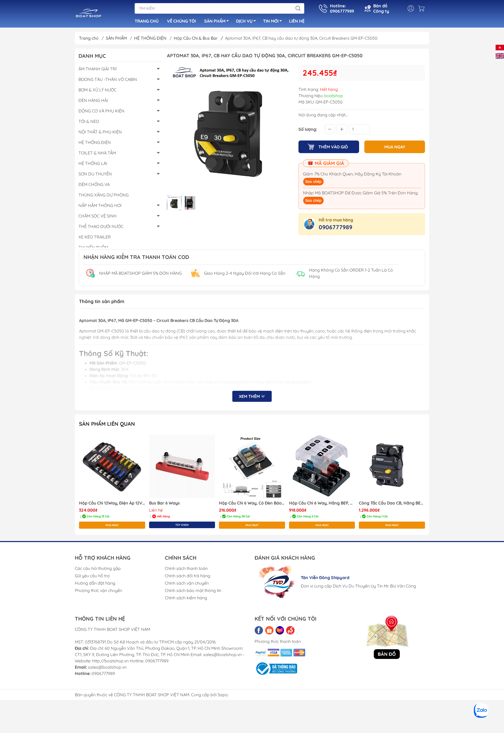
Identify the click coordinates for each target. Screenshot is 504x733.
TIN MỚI (271, 21)
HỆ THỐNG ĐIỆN (150, 38)
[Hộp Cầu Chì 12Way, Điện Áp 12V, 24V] (112, 466)
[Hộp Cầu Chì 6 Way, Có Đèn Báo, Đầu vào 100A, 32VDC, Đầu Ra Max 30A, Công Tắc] (252, 466)
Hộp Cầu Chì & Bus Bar (198, 38)
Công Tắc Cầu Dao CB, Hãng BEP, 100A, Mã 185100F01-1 (392, 503)
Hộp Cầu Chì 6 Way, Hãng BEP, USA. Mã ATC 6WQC (322, 503)
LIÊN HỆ (296, 21)
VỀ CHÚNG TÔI (181, 21)
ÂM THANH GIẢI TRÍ (97, 68)
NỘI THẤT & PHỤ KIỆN (100, 131)
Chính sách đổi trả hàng (187, 575)
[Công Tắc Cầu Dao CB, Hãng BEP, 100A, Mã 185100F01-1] (392, 466)
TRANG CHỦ (147, 21)
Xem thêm (250, 396)
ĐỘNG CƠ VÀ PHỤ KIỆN (101, 110)
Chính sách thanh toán (186, 568)
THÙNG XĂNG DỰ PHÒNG (103, 194)
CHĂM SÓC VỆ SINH (97, 216)
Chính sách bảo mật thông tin (193, 590)
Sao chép (313, 181)
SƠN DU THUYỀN (95, 173)
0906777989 (335, 227)
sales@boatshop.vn (107, 667)
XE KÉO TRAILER (94, 237)
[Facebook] (259, 630)
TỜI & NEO (88, 121)
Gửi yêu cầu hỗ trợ (92, 575)
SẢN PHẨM (214, 21)
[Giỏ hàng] (422, 8)
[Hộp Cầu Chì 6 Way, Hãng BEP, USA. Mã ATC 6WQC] (322, 466)
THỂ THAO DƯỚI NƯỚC (100, 226)
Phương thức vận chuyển (98, 590)
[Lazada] (280, 630)
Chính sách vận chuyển (187, 583)
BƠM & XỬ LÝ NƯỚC (97, 89)
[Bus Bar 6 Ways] (182, 466)
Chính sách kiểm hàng (186, 597)
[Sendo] (290, 630)
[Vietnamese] (500, 47)
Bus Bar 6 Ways (164, 503)
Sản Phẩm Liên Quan (107, 423)
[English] (500, 55)
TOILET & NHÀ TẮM (97, 152)
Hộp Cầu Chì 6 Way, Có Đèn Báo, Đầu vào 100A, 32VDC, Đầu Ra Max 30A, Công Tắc (252, 503)
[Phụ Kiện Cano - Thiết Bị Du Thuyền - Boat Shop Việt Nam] (88, 14)
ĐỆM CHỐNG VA (94, 184)
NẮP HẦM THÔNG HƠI (100, 205)
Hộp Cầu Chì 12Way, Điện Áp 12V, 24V (112, 503)
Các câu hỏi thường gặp (98, 568)
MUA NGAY (394, 146)
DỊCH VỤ (244, 21)
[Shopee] (269, 630)
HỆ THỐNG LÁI (92, 163)
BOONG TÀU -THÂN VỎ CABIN (107, 79)
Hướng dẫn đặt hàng (95, 583)
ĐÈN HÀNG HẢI (93, 100)
